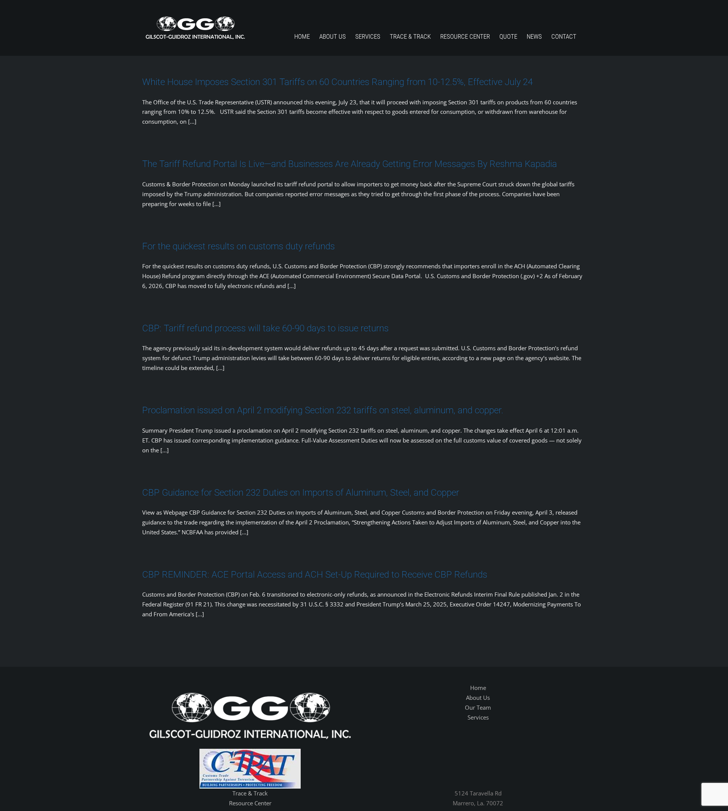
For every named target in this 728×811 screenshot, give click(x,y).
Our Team (478, 707)
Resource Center (250, 803)
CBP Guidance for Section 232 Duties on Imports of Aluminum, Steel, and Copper (300, 492)
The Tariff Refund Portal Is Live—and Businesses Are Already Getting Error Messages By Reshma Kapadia (349, 164)
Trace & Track (250, 793)
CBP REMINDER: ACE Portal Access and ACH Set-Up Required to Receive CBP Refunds (314, 574)
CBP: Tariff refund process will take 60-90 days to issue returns (265, 328)
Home (478, 687)
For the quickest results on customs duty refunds (238, 246)
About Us (478, 697)
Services (478, 717)
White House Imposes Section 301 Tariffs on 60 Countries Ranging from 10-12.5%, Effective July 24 (337, 82)
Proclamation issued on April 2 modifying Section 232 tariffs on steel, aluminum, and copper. (322, 410)
